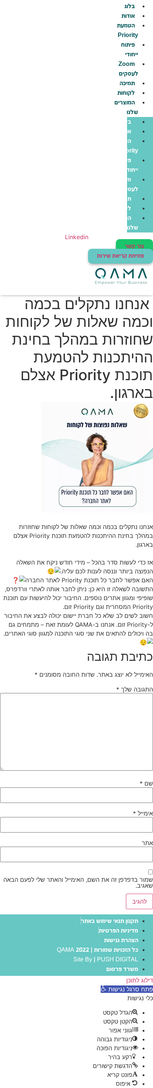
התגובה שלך (134, 689)
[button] (127, 989)
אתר (147, 843)
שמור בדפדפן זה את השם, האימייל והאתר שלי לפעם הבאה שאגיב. (78, 882)
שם (146, 783)
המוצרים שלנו (126, 108)
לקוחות (126, 93)
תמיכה (127, 83)
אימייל (143, 813)
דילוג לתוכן (139, 980)
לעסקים (127, 69)
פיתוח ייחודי (129, 50)
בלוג (126, 122)
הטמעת (126, 31)
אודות (128, 16)
